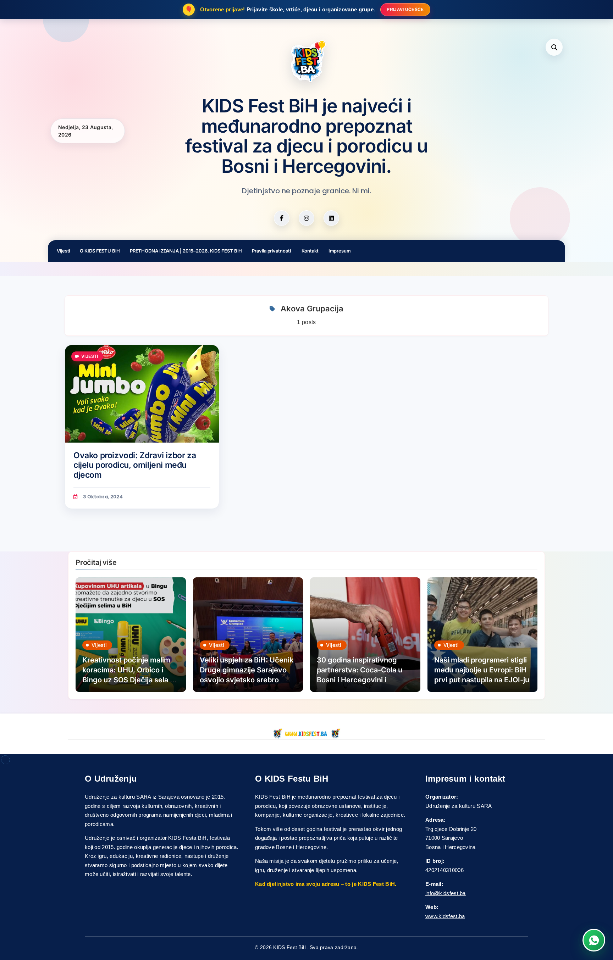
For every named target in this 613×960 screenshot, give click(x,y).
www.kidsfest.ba (445, 916)
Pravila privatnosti (272, 251)
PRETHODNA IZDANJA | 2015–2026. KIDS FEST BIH (186, 251)
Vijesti (63, 251)
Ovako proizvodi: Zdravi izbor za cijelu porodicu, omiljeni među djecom (134, 465)
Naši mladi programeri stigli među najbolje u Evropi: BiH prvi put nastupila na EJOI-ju (481, 670)
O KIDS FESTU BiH (100, 251)
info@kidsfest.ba (445, 893)
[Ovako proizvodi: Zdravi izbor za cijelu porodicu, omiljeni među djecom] (142, 394)
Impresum (339, 251)
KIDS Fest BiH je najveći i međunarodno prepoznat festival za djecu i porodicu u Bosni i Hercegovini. (306, 136)
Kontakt (310, 251)
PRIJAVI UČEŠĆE (405, 9)
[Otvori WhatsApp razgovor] (593, 940)
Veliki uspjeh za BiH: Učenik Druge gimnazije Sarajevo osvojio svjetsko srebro (246, 670)
